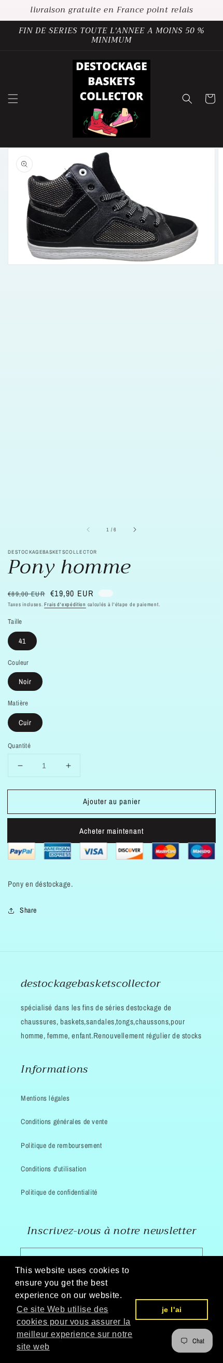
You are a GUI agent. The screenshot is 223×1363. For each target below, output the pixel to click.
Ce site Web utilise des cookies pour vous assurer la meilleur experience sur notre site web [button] (74, 1328)
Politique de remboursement (61, 1145)
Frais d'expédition (65, 604)
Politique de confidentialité (59, 1192)
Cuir (25, 722)
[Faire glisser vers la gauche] (88, 529)
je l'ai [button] (172, 1309)
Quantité (19, 745)
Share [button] (28, 910)
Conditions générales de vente (64, 1121)
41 (22, 641)
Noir (25, 681)
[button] (13, 98)
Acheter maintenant (111, 830)
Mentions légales (45, 1098)
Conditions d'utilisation (53, 1168)
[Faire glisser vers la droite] (134, 529)
